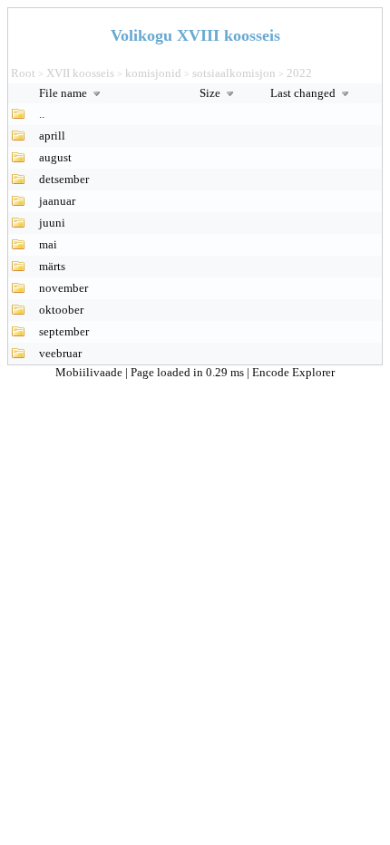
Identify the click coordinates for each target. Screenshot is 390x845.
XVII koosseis (80, 73)
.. (41, 114)
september (64, 331)
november (63, 288)
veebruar (60, 353)
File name (64, 93)
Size (211, 93)
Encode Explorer (293, 372)
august (55, 157)
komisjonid (153, 73)
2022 (299, 73)
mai (48, 244)
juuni (52, 222)
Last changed (304, 93)
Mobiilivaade (90, 372)
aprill (52, 135)
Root (23, 73)
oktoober (61, 309)
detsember (64, 179)
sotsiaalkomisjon (234, 73)
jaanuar (57, 201)
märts (52, 266)
